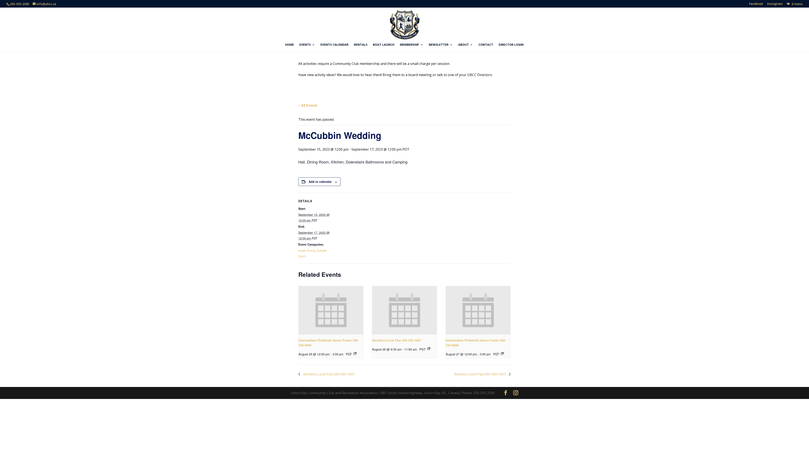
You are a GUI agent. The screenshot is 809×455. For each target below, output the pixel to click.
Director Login (511, 45)
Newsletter (439, 45)
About (463, 45)
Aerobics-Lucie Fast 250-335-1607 (396, 340)
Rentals (360, 45)
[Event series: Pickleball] (355, 353)
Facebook (756, 4)
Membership (409, 45)
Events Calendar (334, 45)
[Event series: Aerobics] (428, 348)
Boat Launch (383, 45)
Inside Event (306, 250)
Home (289, 45)
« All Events (307, 105)
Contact (485, 45)
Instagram (775, 4)
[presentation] (331, 310)
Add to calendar (320, 181)
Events (305, 45)
